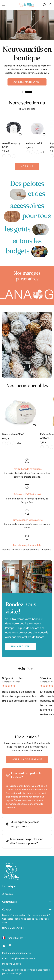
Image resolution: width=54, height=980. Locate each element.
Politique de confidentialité (16, 953)
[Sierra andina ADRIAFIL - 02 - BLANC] (4, 443)
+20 (19, 443)
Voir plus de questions (27, 759)
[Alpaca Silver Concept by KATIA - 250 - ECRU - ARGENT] (52, 156)
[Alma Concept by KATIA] (13, 127)
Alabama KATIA (34, 143)
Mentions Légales (11, 963)
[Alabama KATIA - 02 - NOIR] (32, 152)
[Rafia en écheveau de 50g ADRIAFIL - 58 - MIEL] (47, 447)
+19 (42, 152)
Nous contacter (13, 927)
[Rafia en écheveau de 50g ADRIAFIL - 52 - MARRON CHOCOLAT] (42, 447)
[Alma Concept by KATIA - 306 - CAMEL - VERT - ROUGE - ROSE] (9, 156)
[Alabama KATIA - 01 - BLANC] (28, 152)
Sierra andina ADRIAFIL (14, 434)
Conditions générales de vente (18, 958)
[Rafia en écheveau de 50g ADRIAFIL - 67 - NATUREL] (51, 447)
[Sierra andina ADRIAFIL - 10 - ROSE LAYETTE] (9, 443)
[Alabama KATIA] (37, 127)
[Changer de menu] (3, 5)
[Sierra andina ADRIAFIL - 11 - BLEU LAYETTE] (13, 443)
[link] (18, 194)
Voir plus (27, 166)
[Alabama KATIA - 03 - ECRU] (37, 152)
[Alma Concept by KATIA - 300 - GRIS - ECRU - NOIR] (4, 156)
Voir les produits (27, 78)
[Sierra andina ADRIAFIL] (20, 411)
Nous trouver (20, 646)
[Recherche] (44, 5)
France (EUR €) (14, 937)
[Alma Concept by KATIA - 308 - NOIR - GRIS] (13, 156)
